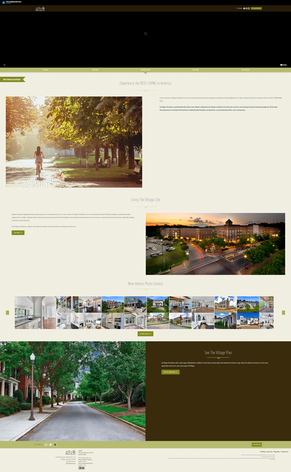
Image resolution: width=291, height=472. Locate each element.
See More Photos (144, 334)
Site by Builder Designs (70, 463)
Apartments (270, 452)
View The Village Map (170, 372)
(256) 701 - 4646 (83, 465)
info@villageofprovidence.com (85, 458)
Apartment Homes (145, 70)
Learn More (17, 233)
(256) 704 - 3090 (83, 461)
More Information (257, 8)
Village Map (277, 452)
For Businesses (284, 452)
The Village (263, 452)
